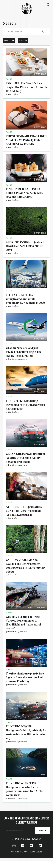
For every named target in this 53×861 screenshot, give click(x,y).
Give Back (29, 551)
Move (43, 74)
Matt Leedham (13, 94)
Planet (9, 79)
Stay (44, 717)
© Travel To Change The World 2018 (26, 852)
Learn (37, 607)
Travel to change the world (17, 359)
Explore (36, 445)
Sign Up (42, 830)
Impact (37, 74)
